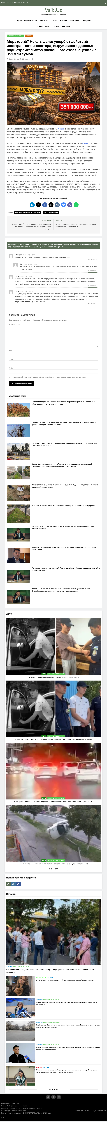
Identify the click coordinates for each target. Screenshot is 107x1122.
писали (61, 129)
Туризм (55, 26)
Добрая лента (43, 26)
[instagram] (13, 884)
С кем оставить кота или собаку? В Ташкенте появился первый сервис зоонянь (65, 980)
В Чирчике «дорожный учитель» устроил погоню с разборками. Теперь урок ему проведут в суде (53, 739)
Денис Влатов (14, 59)
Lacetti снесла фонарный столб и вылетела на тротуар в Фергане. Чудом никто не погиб (53, 864)
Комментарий (15, 324)
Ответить (93, 259)
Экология (74, 21)
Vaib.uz (53, 10)
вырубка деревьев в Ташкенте (27, 212)
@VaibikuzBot (21, 1110)
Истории (86, 21)
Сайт (11, 368)
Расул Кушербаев (51, 212)
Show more (53, 869)
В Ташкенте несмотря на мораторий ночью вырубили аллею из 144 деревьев (64, 505)
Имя (11, 350)
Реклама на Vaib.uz (82, 1111)
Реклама (66, 26)
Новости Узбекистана (27, 21)
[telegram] (8, 884)
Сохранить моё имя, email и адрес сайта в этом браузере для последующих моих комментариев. (49, 377)
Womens (63, 21)
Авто (54, 21)
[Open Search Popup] (105, 3)
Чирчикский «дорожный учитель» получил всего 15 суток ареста (53, 677)
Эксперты (44, 21)
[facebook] (18, 884)
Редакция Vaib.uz (99, 1111)
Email (12, 359)
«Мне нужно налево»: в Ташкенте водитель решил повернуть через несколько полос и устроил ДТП (53, 802)
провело (86, 143)
